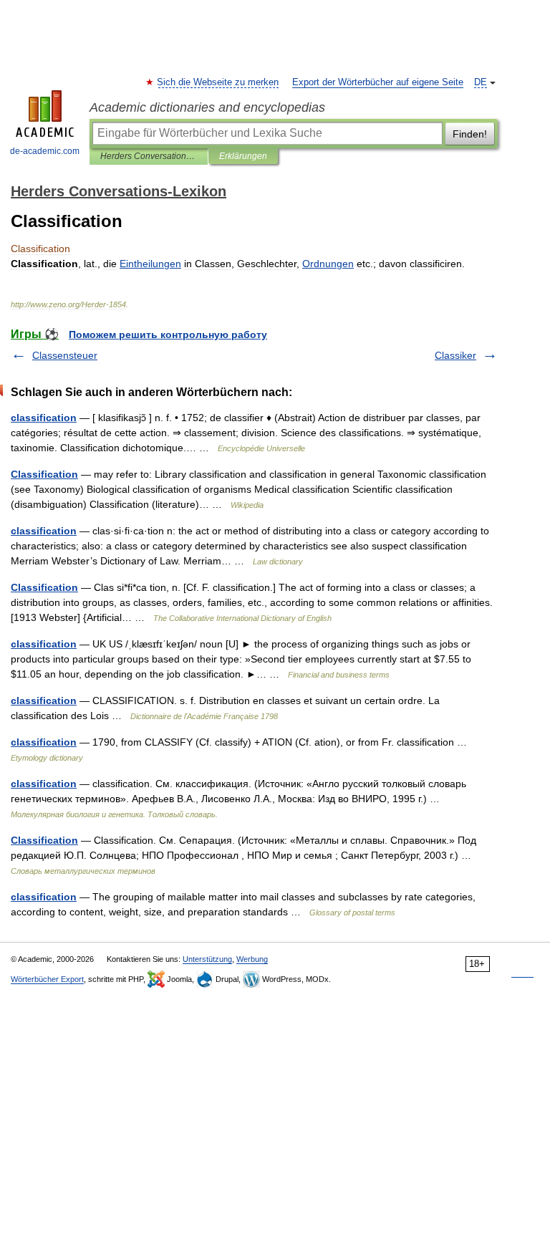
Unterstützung (207, 959)
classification (44, 417)
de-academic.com (44, 151)
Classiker (455, 355)
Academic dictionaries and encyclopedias (207, 107)
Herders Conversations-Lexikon (148, 156)
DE (480, 82)
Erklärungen (243, 156)
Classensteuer (64, 355)
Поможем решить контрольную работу (168, 334)
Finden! (470, 134)
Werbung (252, 959)
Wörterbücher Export (47, 979)
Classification (44, 474)
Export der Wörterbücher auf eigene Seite (377, 82)
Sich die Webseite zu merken (218, 82)
